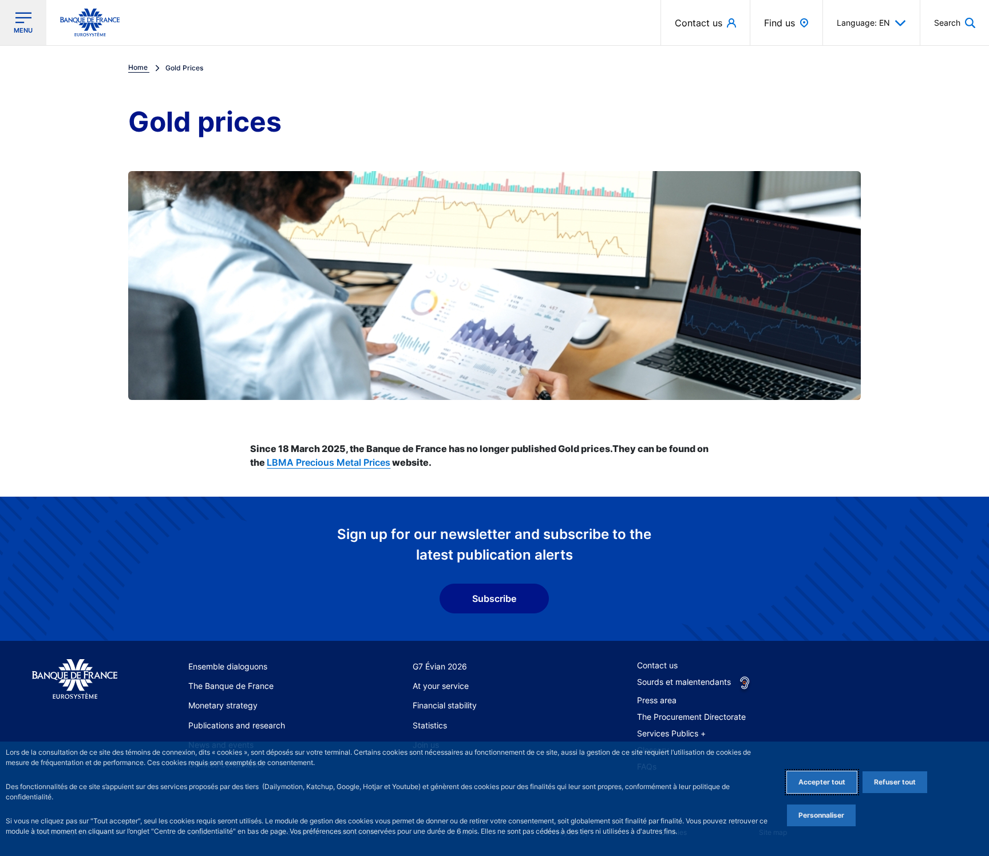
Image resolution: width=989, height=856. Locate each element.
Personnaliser (821, 815)
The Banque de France (231, 686)
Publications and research (236, 725)
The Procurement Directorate (691, 717)
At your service (441, 686)
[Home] (74, 679)
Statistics (430, 725)
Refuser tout (895, 782)
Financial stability (445, 705)
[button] (954, 22)
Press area (657, 700)
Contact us (657, 665)
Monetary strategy (223, 705)
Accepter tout (821, 782)
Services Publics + (671, 733)
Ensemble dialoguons (227, 666)
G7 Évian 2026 (440, 666)
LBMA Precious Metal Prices (328, 462)
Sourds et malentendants (684, 682)
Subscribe (494, 598)
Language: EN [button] (863, 22)
